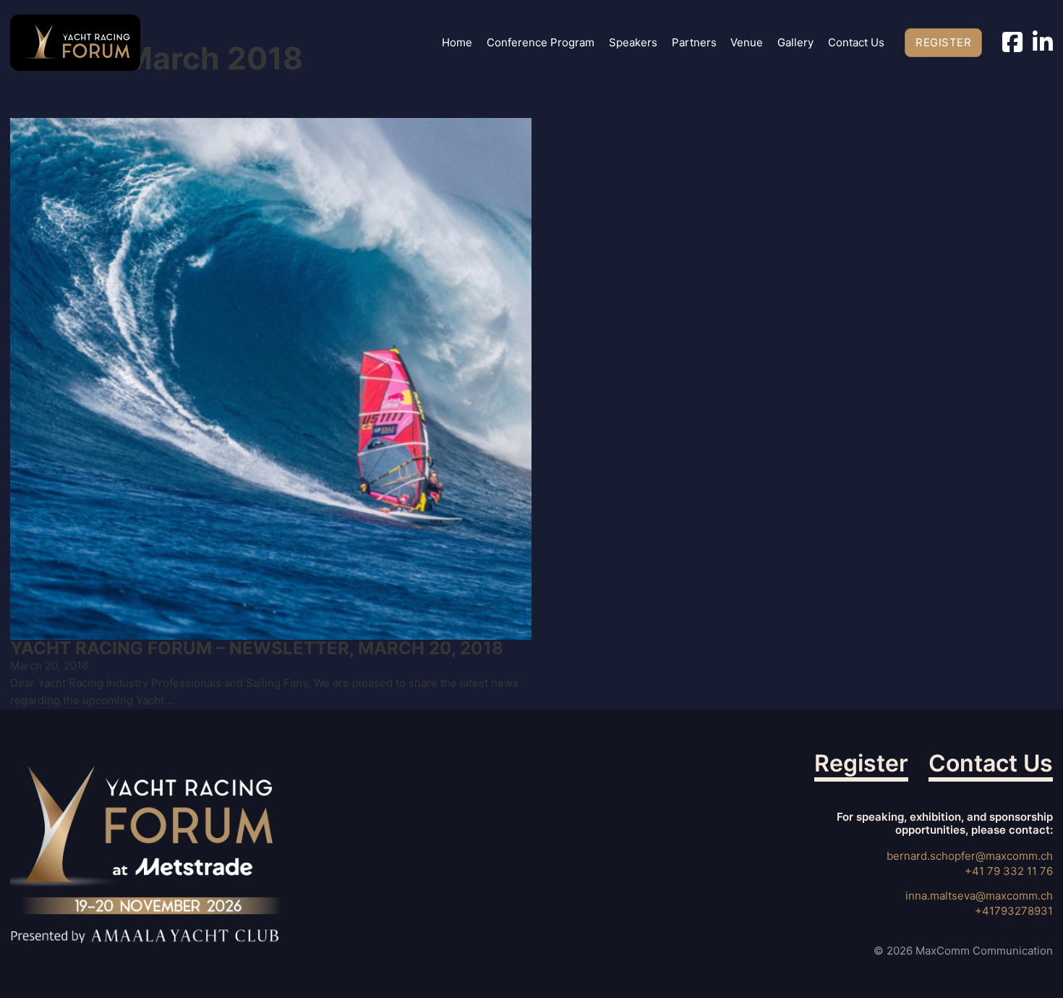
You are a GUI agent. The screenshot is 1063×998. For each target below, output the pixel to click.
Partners (694, 42)
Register (943, 42)
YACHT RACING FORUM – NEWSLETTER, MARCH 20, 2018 (256, 648)
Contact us (856, 42)
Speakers (633, 42)
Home (457, 42)
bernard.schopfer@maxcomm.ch (970, 855)
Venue (746, 42)
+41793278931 (1014, 910)
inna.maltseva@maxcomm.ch (979, 895)
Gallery (795, 42)
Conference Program (540, 42)
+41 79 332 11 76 (1009, 871)
